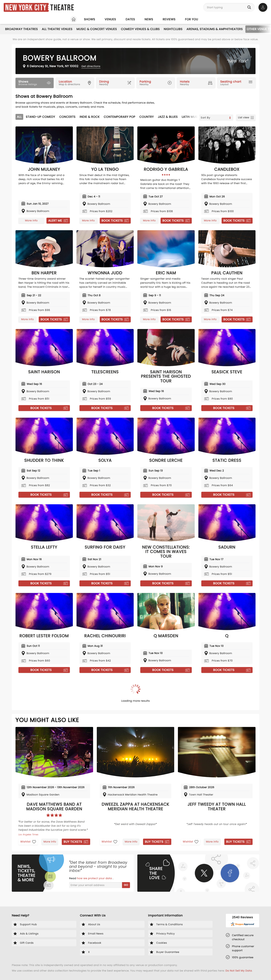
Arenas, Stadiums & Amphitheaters (215, 29)
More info (31, 220)
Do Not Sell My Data (238, 970)
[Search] (250, 7)
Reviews (169, 19)
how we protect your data (95, 878)
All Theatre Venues (57, 29)
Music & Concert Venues (97, 29)
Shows (89, 19)
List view (243, 117)
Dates (130, 19)
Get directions (90, 66)
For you (191, 19)
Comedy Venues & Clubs (140, 29)
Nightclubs (173, 29)
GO (126, 885)
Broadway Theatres (21, 29)
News (149, 19)
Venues (110, 19)
